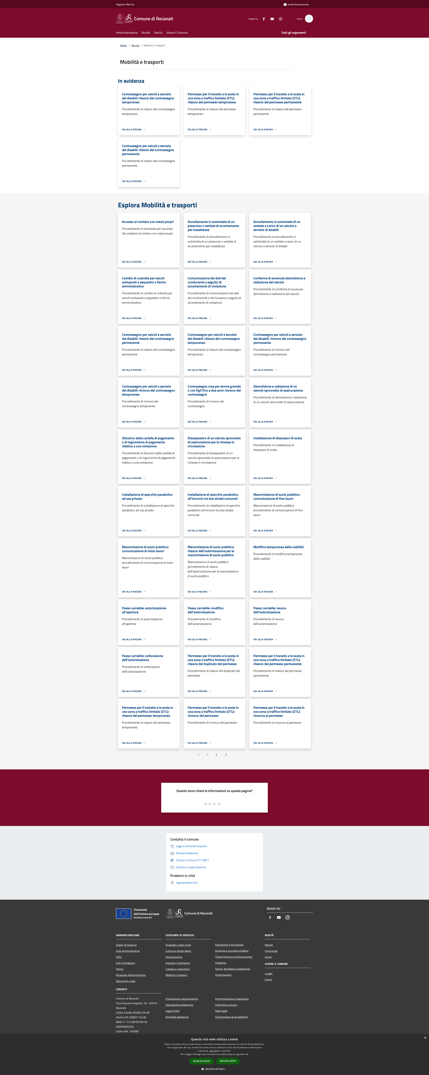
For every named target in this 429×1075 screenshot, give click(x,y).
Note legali (221, 1011)
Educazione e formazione (229, 945)
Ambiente (220, 963)
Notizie (269, 945)
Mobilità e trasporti (176, 975)
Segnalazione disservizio (179, 1005)
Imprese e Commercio (178, 963)
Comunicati (271, 951)
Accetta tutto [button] (201, 1061)
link (246, 1054)
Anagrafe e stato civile (178, 945)
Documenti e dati (125, 981)
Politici (120, 969)
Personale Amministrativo (131, 975)
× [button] (425, 1038)
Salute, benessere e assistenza (232, 969)
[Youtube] (270, 18)
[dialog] (214, 1054)
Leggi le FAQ (173, 1011)
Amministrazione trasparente (232, 999)
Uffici (119, 957)
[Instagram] (279, 18)
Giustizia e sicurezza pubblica (231, 951)
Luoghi (268, 974)
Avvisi (268, 957)
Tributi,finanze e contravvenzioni (234, 957)
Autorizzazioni (223, 975)
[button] (214, 1069)
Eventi (268, 980)
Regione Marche (125, 4)
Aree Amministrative (128, 951)
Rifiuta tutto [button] (228, 1061)
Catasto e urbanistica (178, 969)
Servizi (135, 45)
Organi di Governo (126, 945)
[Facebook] (262, 18)
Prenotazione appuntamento (182, 999)
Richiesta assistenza (177, 1017)
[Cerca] (309, 19)
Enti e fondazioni (125, 963)
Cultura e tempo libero (178, 951)
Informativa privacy (226, 1005)
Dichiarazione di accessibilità (231, 1017)
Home (123, 45)
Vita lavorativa (174, 957)
